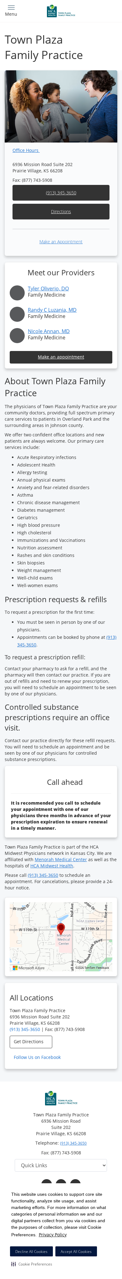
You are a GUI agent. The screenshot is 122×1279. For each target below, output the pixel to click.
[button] (31, 1264)
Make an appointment (61, 357)
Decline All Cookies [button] (31, 1251)
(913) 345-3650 (61, 193)
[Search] (103, 10)
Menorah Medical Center (61, 859)
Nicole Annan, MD (49, 331)
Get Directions (29, 1041)
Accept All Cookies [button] (76, 1251)
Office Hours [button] (26, 150)
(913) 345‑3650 (43, 875)
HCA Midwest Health (51, 866)
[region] (61, 936)
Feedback (102, 968)
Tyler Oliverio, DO (48, 288)
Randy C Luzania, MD (52, 309)
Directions (61, 211)
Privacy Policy (53, 1235)
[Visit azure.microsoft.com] (29, 968)
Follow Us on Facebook (38, 1057)
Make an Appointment (61, 242)
